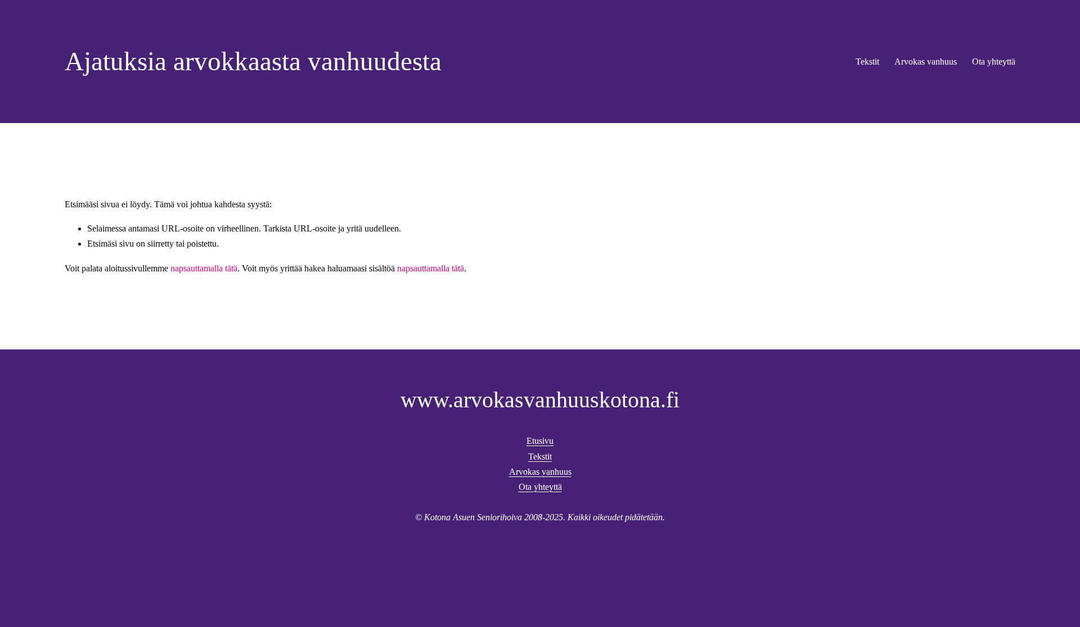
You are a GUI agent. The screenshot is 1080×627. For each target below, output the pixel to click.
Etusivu (540, 441)
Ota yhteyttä (993, 61)
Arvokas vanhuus (925, 61)
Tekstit (867, 61)
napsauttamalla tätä (203, 268)
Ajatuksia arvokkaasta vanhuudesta (253, 61)
